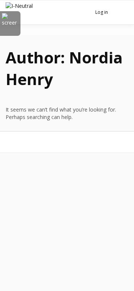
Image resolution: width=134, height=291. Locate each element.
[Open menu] (121, 13)
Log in (101, 12)
